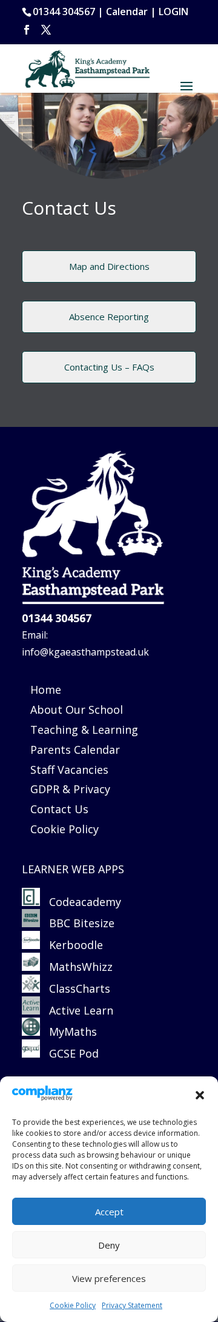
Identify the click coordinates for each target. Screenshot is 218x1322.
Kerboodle (71, 945)
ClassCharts (75, 988)
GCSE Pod (69, 1053)
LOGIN (173, 11)
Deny (109, 1245)
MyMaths (68, 1031)
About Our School (76, 709)
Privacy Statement (132, 1305)
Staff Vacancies (69, 769)
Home (45, 689)
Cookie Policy (73, 1305)
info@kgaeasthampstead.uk (85, 652)
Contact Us (59, 809)
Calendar (127, 11)
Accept (109, 1212)
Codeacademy (85, 901)
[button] (200, 1095)
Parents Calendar (75, 749)
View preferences (109, 1278)
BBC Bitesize (78, 923)
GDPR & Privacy (70, 789)
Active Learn (76, 1010)
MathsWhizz (76, 966)
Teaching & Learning (84, 729)
